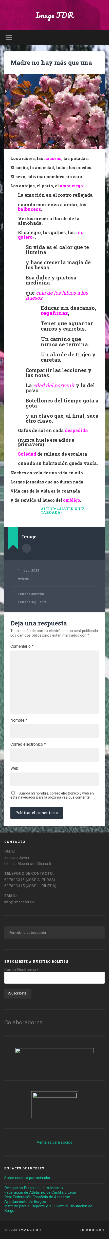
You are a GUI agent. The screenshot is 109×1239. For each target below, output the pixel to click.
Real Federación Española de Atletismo (37, 1197)
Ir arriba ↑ (92, 1230)
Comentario (21, 646)
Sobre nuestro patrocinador (27, 1177)
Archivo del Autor (26, 548)
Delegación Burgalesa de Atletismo (33, 1188)
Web (14, 768)
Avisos (23, 578)
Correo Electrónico (21, 970)
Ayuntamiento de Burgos (25, 1201)
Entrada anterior (31, 594)
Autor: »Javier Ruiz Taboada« (62, 510)
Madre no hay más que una (51, 62)
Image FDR (54, 15)
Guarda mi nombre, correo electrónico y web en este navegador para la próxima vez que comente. (52, 795)
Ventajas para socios (54, 1142)
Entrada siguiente (32, 602)
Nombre (18, 720)
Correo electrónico (28, 744)
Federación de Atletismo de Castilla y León (40, 1192)
